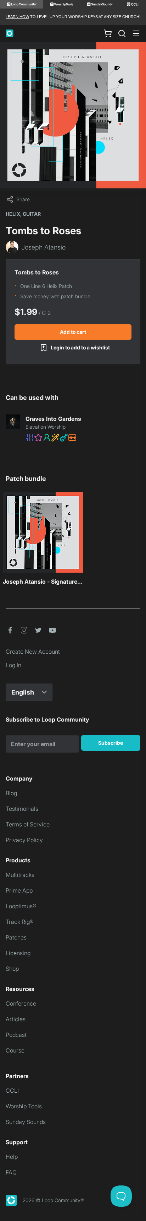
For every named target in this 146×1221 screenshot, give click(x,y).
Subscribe (110, 743)
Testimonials (22, 808)
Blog (11, 793)
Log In (13, 665)
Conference (21, 1003)
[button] (83, 437)
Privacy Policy (24, 840)
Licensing (18, 953)
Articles (16, 1019)
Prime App (19, 890)
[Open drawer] (136, 33)
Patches (16, 937)
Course (15, 1050)
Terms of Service (28, 824)
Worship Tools (24, 1106)
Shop (12, 968)
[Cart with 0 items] (107, 33)
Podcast (16, 1034)
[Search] (122, 33)
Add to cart (73, 332)
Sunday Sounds (26, 1121)
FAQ (11, 1172)
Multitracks (20, 874)
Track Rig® (20, 921)
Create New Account (33, 651)
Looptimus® (21, 906)
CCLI (12, 1090)
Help (12, 1156)
